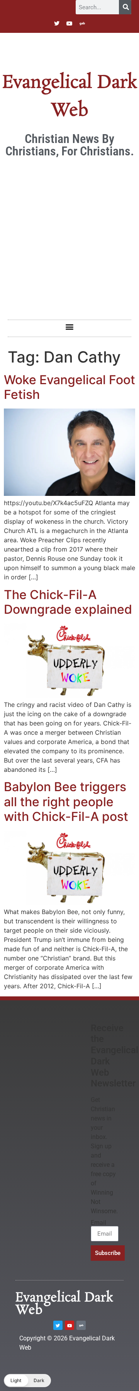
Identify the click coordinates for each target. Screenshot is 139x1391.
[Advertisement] (69, 234)
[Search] (125, 7)
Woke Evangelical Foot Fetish (69, 387)
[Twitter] (56, 23)
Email (98, 1223)
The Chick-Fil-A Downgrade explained (68, 602)
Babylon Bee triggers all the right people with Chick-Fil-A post (66, 801)
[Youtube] (69, 23)
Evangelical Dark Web (64, 1304)
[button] (69, 326)
